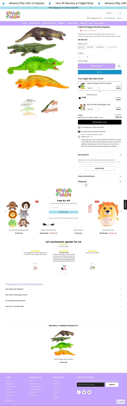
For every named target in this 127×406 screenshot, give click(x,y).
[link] (83, 87)
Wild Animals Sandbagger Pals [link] (98, 105)
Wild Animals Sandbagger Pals (19, 231)
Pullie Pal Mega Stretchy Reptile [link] (99, 84)
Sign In (119, 19)
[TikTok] (89, 393)
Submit (112, 386)
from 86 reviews (63, 247)
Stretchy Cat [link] (92, 96)
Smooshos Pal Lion (108, 231)
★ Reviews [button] (125, 204)
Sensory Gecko (78, 231)
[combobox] (112, 14)
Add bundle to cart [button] (99, 123)
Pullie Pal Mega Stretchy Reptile (63, 360)
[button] (5, 212)
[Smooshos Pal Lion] (108, 215)
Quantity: (81, 54)
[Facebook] (79, 393)
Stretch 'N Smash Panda (48, 231)
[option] (64, 8)
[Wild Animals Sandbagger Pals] (18, 215)
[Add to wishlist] (119, 67)
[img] (63, 245)
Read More (99, 169)
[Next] (91, 8)
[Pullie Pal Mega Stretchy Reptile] (63, 344)
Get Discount (63, 212)
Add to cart (96, 67)
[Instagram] (84, 393)
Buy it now (99, 73)
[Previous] (36, 8)
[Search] (114, 14)
